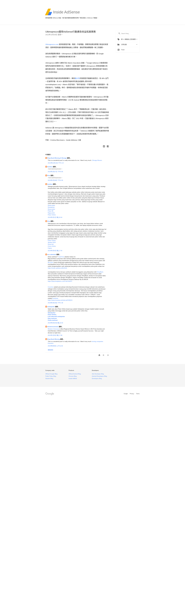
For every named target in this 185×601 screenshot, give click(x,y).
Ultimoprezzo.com (51, 44)
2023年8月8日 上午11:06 (55, 346)
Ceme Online (52, 246)
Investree (50, 287)
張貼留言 (50, 350)
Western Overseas (53, 329)
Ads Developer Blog (98, 374)
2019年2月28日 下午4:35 (55, 180)
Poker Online (52, 215)
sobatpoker (51, 306)
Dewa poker (51, 205)
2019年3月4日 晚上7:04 (55, 250)
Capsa (50, 248)
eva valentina (51, 254)
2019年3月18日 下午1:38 (55, 303)
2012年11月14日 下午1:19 (56, 163)
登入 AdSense (88, 18)
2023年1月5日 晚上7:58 (55, 335)
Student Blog (49, 378)
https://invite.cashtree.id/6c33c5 (57, 268)
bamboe (50, 166)
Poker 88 (50, 211)
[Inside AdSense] (66, 15)
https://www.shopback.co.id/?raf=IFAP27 (60, 281)
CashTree (61, 257)
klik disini (50, 262)
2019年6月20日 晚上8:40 (55, 323)
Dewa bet (51, 244)
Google (126, 393)
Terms (138, 393)
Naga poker (51, 213)
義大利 (77, 78)
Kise (49, 175)
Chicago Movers (97, 160)
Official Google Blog (51, 374)
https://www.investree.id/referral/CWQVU (60, 300)
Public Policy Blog (50, 376)
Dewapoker (51, 207)
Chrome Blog (73, 376)
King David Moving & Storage (57, 158)
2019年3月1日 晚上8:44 (55, 217)
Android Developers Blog (99, 376)
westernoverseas (53, 326)
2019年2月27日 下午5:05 (55, 171)
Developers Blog (97, 378)
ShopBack (100, 272)
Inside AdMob (73, 378)
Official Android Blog (75, 374)
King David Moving (53, 339)
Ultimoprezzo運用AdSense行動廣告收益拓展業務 (70, 31)
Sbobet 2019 (52, 242)
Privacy (132, 393)
